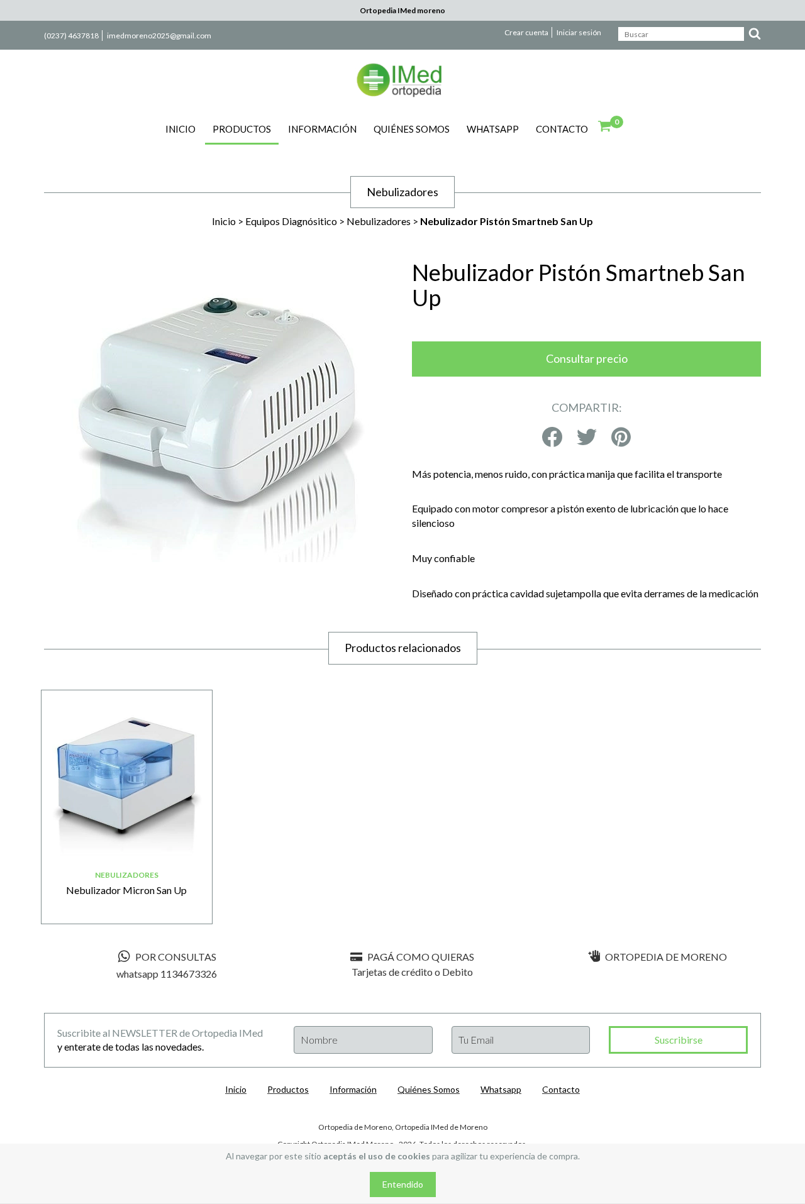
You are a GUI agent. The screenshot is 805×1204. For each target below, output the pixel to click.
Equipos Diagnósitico (291, 221)
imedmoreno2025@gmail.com (159, 35)
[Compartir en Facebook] (552, 437)
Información (322, 129)
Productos (242, 129)
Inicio (180, 129)
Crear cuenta (526, 32)
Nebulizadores (379, 221)
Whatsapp (493, 129)
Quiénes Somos (412, 129)
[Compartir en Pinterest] (621, 437)
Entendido (402, 1184)
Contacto (562, 129)
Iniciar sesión (579, 32)
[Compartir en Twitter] (587, 437)
